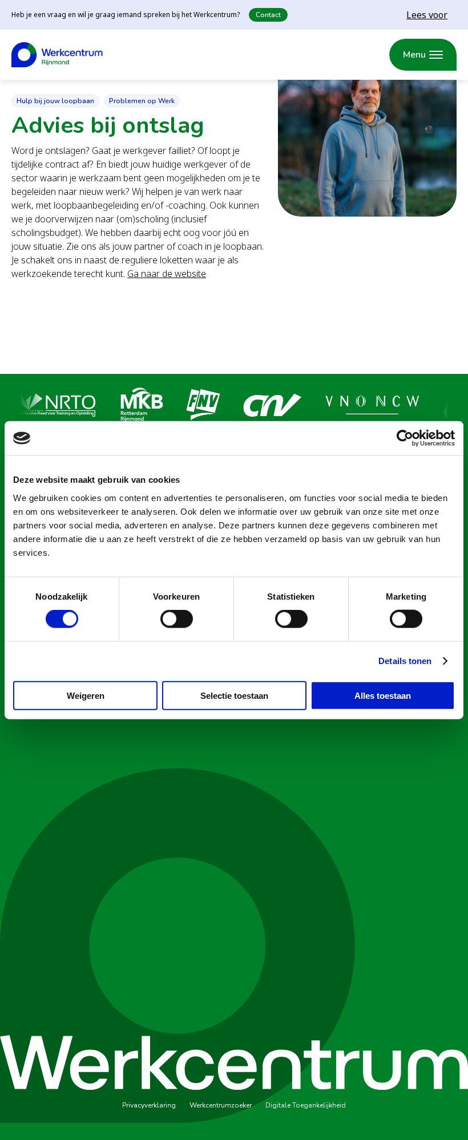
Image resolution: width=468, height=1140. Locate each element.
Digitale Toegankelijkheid (305, 1105)
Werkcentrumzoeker (220, 1105)
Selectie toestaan (234, 695)
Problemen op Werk (142, 100)
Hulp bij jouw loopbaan (55, 100)
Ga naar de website (166, 273)
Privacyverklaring (149, 1105)
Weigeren (85, 695)
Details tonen (404, 661)
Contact (268, 14)
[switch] (176, 619)
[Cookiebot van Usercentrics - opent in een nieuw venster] (405, 438)
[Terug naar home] (57, 54)
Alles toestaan (382, 695)
